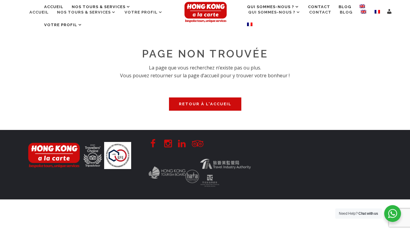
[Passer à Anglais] (363, 12)
